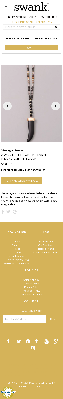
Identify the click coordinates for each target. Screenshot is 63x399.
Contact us (17, 245)
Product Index (46, 241)
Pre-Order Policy (31, 290)
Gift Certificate (46, 245)
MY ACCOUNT (19, 16)
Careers (17, 252)
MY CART (49, 16)
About (17, 241)
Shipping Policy (31, 279)
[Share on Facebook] (3, 212)
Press (17, 248)
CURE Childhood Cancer (45, 252)
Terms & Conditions (31, 294)
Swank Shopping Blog (17, 259)
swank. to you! (17, 256)
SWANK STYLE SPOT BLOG (17, 263)
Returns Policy (31, 283)
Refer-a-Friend (46, 248)
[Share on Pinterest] (15, 212)
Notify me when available (21, 180)
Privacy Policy (31, 287)
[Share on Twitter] (8, 212)
